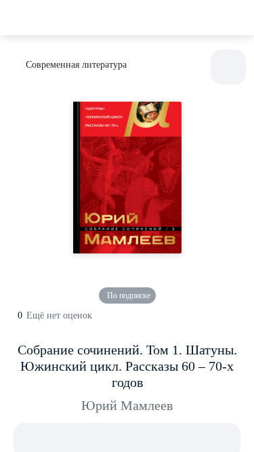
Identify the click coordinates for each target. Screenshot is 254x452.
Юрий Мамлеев (127, 405)
